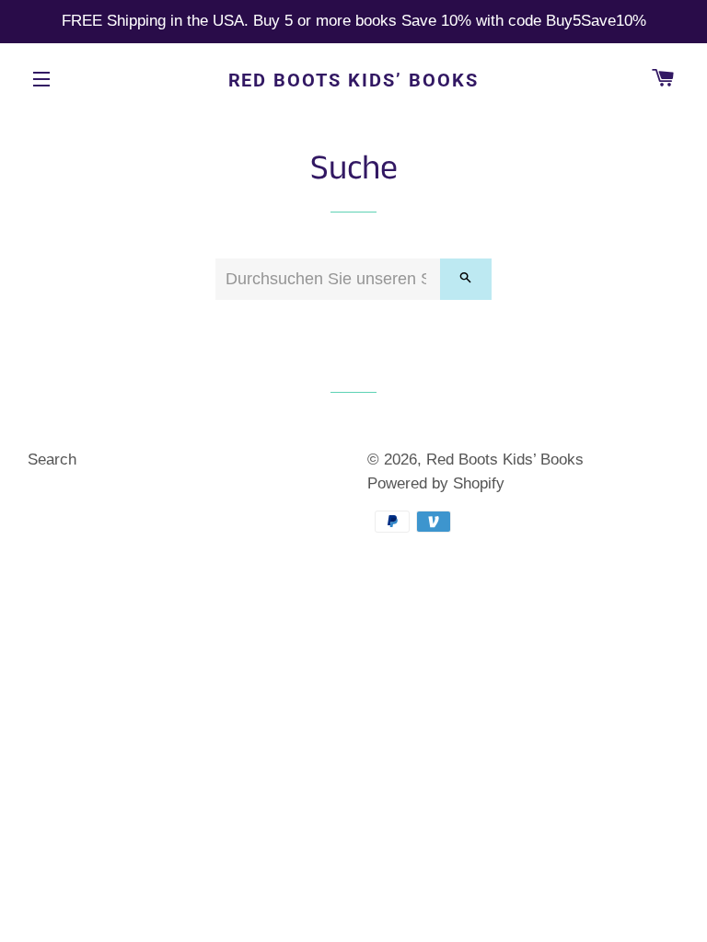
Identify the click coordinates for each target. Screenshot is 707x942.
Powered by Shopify (435, 483)
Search (52, 459)
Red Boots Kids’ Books (354, 80)
